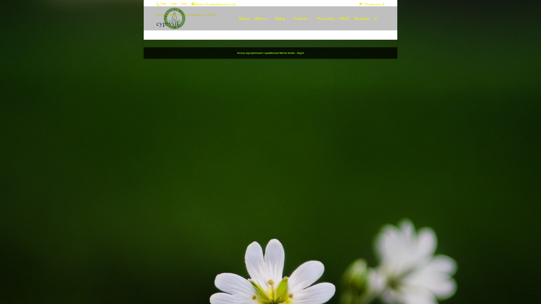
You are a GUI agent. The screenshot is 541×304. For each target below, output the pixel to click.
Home (244, 19)
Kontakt (361, 19)
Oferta (260, 19)
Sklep (280, 19)
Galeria (301, 19)
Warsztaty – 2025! (333, 19)
